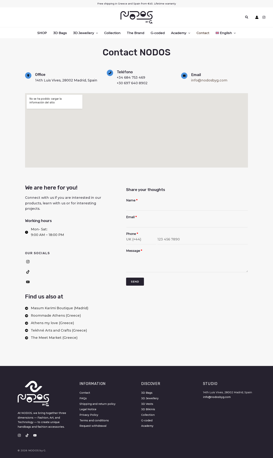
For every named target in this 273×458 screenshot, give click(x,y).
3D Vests (147, 404)
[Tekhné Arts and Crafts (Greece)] (56, 330)
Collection (148, 415)
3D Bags (146, 392)
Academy (147, 426)
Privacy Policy (88, 415)
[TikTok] (27, 435)
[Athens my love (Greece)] (49, 323)
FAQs (83, 398)
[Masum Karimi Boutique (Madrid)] (56, 308)
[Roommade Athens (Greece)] (53, 316)
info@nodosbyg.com (209, 80)
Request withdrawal (92, 426)
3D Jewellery (150, 398)
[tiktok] (28, 272)
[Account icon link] (257, 17)
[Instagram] (264, 17)
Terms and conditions (94, 420)
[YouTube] (35, 435)
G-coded (146, 420)
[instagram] (28, 261)
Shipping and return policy (97, 404)
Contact (84, 392)
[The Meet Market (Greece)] (51, 338)
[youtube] (28, 282)
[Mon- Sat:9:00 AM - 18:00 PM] (44, 232)
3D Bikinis (148, 409)
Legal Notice (87, 409)
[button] (246, 17)
